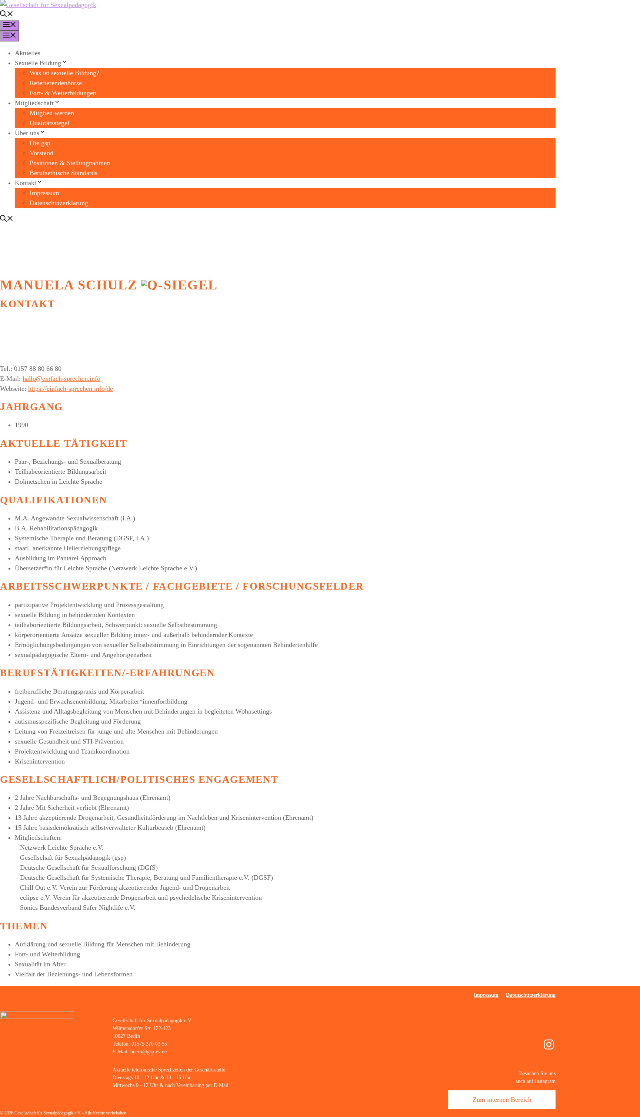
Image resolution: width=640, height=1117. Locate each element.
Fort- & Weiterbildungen (63, 93)
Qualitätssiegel (49, 123)
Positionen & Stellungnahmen (70, 163)
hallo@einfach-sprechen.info (61, 378)
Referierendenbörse (56, 83)
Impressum (44, 193)
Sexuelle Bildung (38, 63)
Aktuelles (27, 53)
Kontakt (25, 183)
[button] (6, 15)
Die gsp (40, 143)
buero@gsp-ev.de (148, 1051)
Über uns (27, 133)
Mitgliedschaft (34, 103)
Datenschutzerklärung (59, 203)
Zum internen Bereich (502, 1099)
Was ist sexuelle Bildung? (64, 73)
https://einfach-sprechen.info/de (70, 388)
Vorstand (41, 153)
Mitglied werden (52, 113)
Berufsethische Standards (63, 173)
